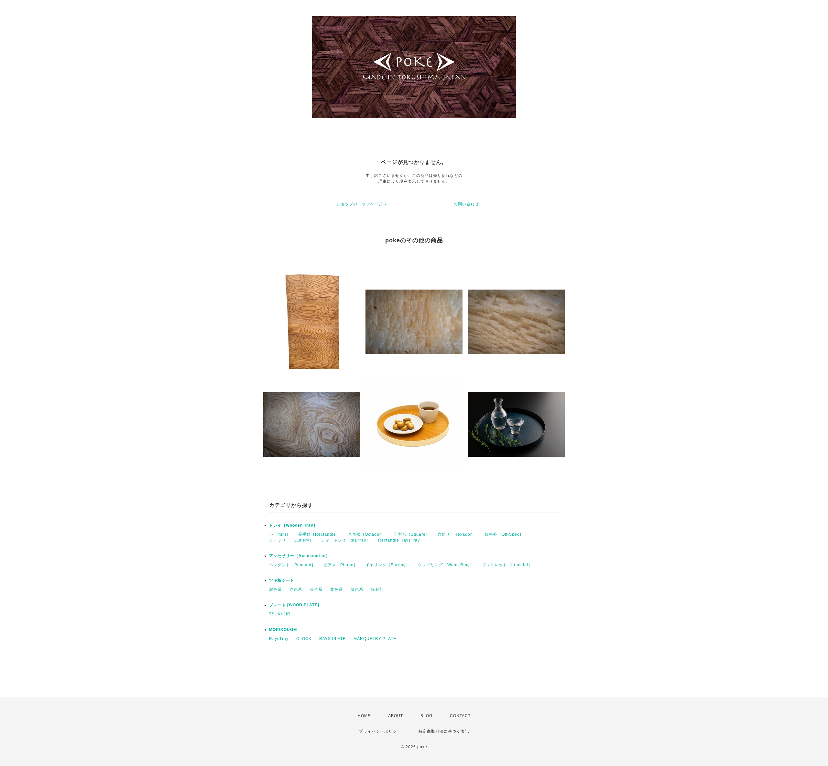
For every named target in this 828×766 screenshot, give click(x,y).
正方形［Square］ (412, 534)
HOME (364, 716)
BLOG (426, 716)
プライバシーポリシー (380, 731)
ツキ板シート (281, 580)
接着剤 (377, 589)
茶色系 (316, 589)
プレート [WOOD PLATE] (294, 605)
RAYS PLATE (332, 638)
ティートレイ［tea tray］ (345, 540)
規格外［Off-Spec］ (504, 534)
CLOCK (303, 638)
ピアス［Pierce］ (340, 565)
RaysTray (279, 638)
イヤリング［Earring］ (387, 565)
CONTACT (460, 716)
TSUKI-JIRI (280, 614)
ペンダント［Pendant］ (292, 565)
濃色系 (275, 589)
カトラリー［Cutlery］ (291, 540)
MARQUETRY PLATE (375, 638)
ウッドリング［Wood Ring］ (446, 565)
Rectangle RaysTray (399, 540)
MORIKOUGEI (283, 629)
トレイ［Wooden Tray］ (293, 525)
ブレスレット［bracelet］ (507, 565)
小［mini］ (279, 534)
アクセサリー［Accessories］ (299, 556)
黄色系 (336, 589)
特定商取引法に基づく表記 (444, 731)
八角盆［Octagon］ (367, 534)
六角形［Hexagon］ (457, 534)
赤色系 (295, 589)
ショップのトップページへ (361, 204)
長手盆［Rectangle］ (319, 534)
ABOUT (395, 716)
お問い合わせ (466, 204)
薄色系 (357, 589)
